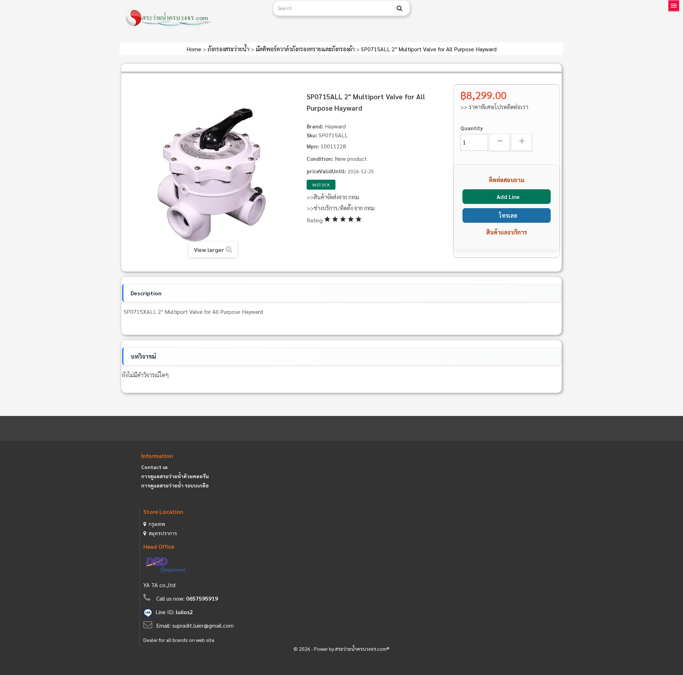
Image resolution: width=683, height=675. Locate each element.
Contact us (154, 467)
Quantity (471, 128)
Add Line (508, 196)
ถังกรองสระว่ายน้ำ (229, 49)
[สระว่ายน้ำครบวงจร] (193, 18)
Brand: (315, 126)
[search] (399, 8)
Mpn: (313, 146)
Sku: (312, 135)
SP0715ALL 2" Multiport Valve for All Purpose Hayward (429, 49)
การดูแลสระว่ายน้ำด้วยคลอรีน (175, 476)
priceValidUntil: (326, 171)
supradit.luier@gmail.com (203, 625)
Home (194, 49)
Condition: (320, 158)
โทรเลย (508, 215)
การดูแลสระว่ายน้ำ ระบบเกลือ (175, 485)
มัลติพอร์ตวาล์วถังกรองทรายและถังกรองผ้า (306, 49)
